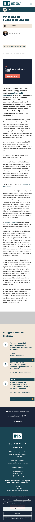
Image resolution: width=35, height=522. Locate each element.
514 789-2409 (17, 456)
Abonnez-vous (17, 421)
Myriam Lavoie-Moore (25, 372)
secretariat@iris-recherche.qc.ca (17, 463)
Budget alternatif (9, 51)
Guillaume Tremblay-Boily (17, 355)
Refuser (17, 513)
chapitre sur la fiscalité (11, 222)
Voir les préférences (17, 518)
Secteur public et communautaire (14, 46)
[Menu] (31, 3)
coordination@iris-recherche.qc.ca (17, 490)
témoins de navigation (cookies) (22, 500)
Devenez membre (12, 76)
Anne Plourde (26, 392)
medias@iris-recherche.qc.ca (17, 476)
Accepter (17, 509)
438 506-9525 (17, 473)
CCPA (23, 54)
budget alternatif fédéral (12, 54)
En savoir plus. (18, 504)
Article (11, 9)
